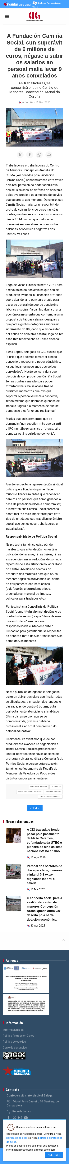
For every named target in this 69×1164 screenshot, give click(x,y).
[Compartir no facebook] (29, 154)
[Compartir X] (20, 154)
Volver (34, 808)
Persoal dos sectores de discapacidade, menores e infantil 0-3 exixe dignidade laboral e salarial (44, 874)
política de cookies (17, 1137)
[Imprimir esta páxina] (48, 154)
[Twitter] (14, 1118)
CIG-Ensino (56, 787)
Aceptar (54, 1154)
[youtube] (26, 1118)
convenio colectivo (53, 792)
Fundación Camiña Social (50, 797)
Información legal (13, 1029)
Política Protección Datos (18, 1035)
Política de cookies (14, 1041)
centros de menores (38, 787)
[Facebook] (9, 1118)
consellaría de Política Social (30, 792)
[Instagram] (20, 1118)
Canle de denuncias (15, 1047)
